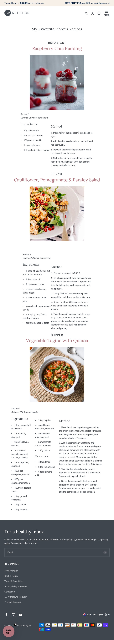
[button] (8, 631)
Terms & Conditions (13, 581)
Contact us (9, 591)
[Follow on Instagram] (13, 615)
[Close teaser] (15, 624)
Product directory (12, 602)
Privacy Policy (11, 570)
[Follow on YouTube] (20, 615)
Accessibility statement (16, 586)
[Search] (86, 13)
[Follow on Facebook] (6, 615)
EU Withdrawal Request (15, 597)
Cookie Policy (11, 576)
